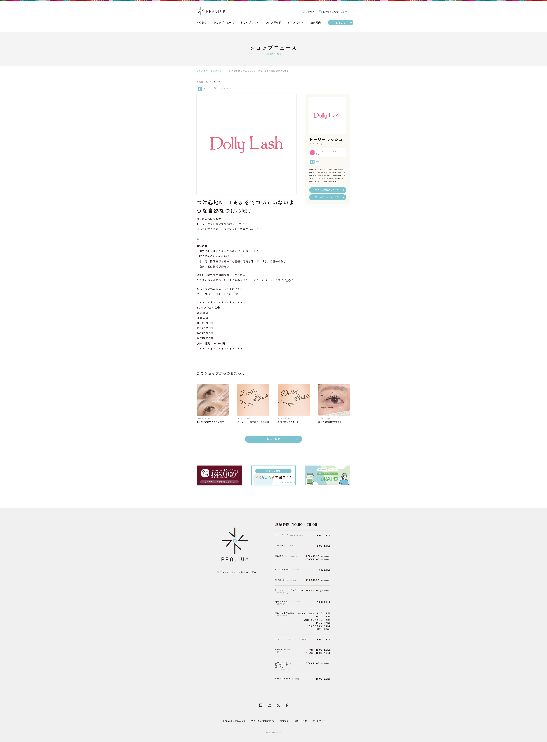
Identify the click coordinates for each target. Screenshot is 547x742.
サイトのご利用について (262, 720)
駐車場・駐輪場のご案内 (335, 11)
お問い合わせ (300, 720)
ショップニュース (224, 22)
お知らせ (201, 22)
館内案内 (315, 22)
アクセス (310, 11)
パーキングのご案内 (246, 572)
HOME (202, 70)
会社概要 (284, 720)
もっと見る (274, 439)
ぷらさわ (341, 22)
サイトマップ (319, 720)
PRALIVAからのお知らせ (233, 720)
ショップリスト (250, 22)
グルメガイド (295, 22)
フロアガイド (273, 22)
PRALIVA (277, 733)
